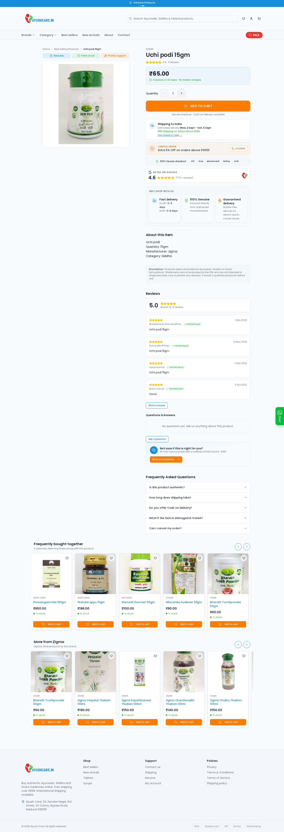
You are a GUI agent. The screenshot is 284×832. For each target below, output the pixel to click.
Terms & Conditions (220, 772)
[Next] (246, 546)
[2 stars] (150, 62)
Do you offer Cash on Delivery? (170, 508)
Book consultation (163, 459)
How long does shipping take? (170, 497)
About (108, 35)
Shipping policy (217, 783)
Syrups (87, 783)
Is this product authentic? (167, 487)
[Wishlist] (243, 18)
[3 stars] (153, 62)
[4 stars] (156, 62)
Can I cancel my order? (165, 528)
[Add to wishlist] (67, 558)
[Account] (251, 18)
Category (46, 35)
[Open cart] (259, 18)
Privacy (212, 767)
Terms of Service (218, 778)
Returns (150, 778)
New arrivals (91, 35)
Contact (124, 35)
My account (153, 783)
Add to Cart (201, 106)
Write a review (156, 405)
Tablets (88, 778)
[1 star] (147, 62)
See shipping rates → (170, 135)
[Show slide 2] (140, 5)
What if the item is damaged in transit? (176, 518)
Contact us (152, 767)
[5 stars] (159, 62)
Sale (256, 35)
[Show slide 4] (144, 5)
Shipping (150, 772)
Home (46, 49)
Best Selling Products (66, 49)
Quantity (152, 93)
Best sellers (69, 35)
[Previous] (238, 546)
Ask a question (157, 439)
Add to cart (54, 624)
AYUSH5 (240, 148)
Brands (26, 35)
